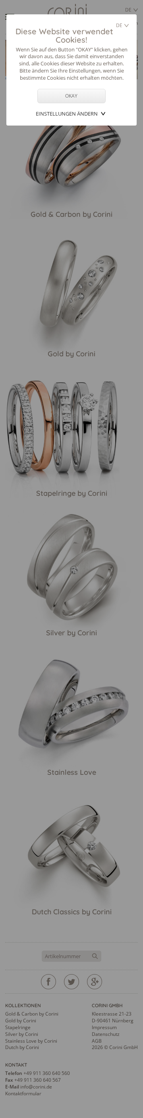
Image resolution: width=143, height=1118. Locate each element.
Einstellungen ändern (67, 113)
